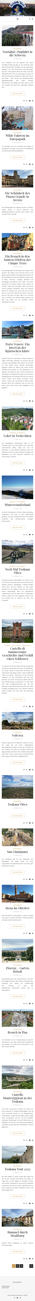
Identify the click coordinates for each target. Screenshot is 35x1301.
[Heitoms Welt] (17, 8)
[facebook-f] (14, 2)
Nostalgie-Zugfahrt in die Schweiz (17, 53)
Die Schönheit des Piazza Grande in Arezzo (17, 196)
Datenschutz (6, 1286)
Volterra (17, 735)
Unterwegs (17, 49)
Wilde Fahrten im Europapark (17, 137)
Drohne (13, 433)
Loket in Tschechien (17, 436)
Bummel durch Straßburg (17, 1233)
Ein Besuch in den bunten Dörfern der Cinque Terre (17, 259)
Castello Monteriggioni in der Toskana (17, 1098)
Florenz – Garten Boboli (17, 969)
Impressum (5, 1288)
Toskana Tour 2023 (17, 1169)
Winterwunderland (17, 505)
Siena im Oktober (17, 908)
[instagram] (20, 2)
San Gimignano (17, 852)
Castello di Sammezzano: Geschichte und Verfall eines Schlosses (17, 653)
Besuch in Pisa (17, 1032)
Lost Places (16, 645)
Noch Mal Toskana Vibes (17, 571)
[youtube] (17, 2)
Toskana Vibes (17, 804)
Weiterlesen (17, 93)
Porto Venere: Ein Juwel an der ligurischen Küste (17, 347)
